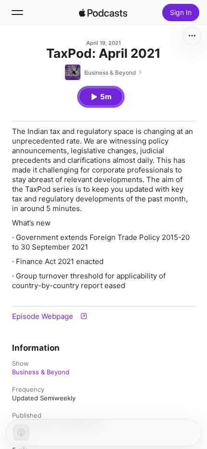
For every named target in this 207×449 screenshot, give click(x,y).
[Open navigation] (17, 12)
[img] (103, 12)
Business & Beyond (40, 372)
